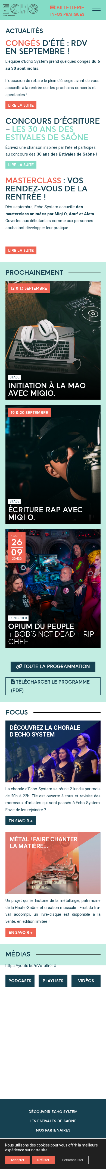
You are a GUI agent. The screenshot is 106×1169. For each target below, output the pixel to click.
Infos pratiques (67, 14)
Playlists (53, 980)
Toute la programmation (56, 666)
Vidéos (86, 980)
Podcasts (19, 980)
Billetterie (69, 7)
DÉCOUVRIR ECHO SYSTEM (53, 1112)
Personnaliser (72, 1160)
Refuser (43, 1160)
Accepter (17, 1160)
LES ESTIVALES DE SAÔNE (53, 1121)
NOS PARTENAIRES (53, 1130)
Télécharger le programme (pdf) (50, 686)
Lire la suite (21, 105)
